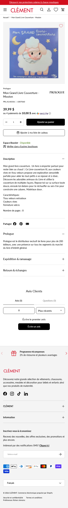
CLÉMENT (13, 493)
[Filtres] (19, 310)
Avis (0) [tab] (18, 300)
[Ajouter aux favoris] (61, 26)
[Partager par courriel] (27, 224)
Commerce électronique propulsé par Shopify (35, 493)
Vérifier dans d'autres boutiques (22, 146)
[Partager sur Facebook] (15, 224)
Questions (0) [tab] (49, 300)
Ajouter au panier (45, 122)
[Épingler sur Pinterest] (21, 224)
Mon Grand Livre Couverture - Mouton (26, 17)
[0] (56, 9)
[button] (62, 9)
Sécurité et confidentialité (13, 498)
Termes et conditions (34, 498)
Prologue (7, 88)
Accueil (6, 17)
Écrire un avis (34, 326)
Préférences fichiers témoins (14, 500)
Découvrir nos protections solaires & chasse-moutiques (34, 2)
